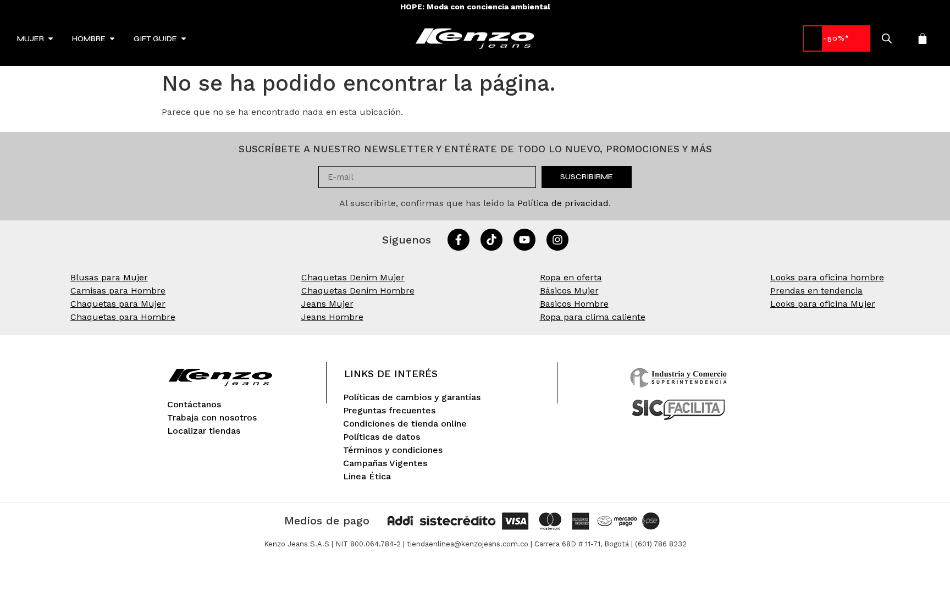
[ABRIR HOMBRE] (112, 39)
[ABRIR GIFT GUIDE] (183, 39)
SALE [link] (836, 38)
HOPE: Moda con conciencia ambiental (475, 6)
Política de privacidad (563, 203)
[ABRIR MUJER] (50, 39)
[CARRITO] (922, 38)
